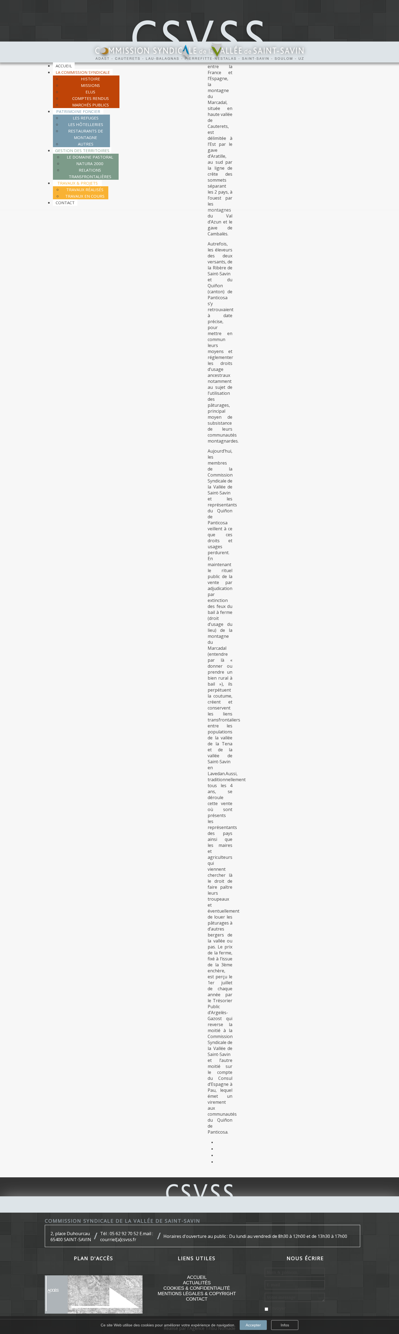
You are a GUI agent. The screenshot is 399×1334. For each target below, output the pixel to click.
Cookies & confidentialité (196, 1288)
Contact (196, 1299)
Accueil (197, 1277)
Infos (285, 1325)
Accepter (253, 1325)
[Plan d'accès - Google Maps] (93, 1294)
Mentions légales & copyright (197, 1293)
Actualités (197, 1282)
